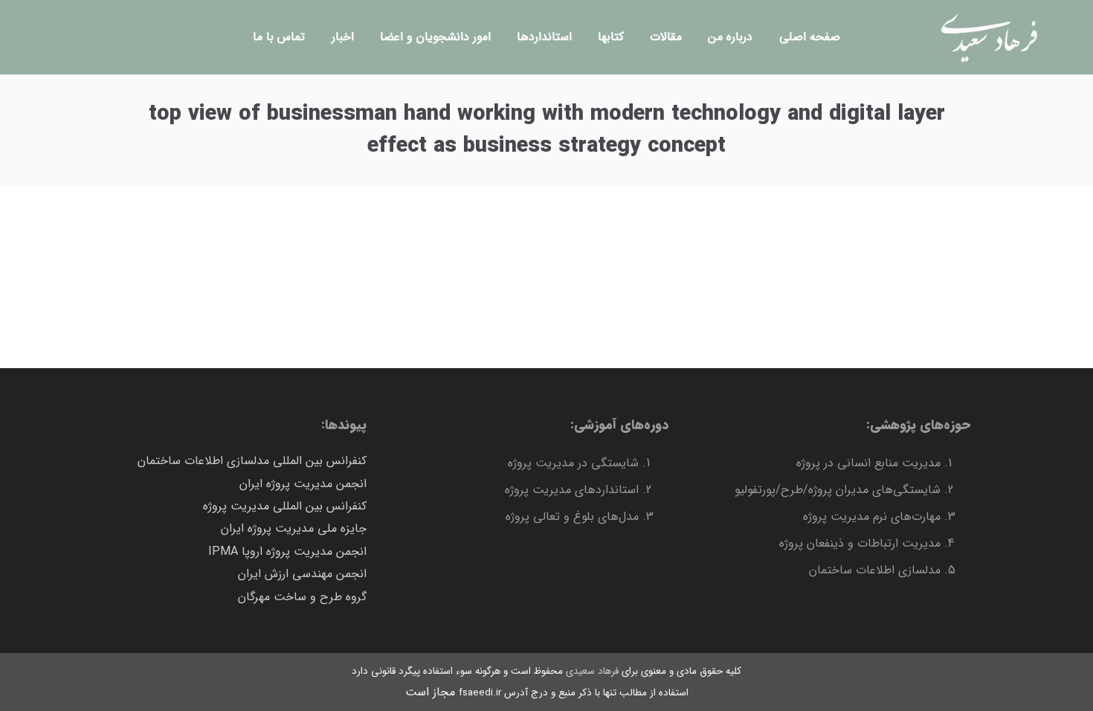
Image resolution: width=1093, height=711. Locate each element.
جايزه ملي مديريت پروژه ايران (294, 528)
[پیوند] (989, 37)
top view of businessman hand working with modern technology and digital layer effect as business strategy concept (547, 130)
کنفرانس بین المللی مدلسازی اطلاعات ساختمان (252, 460)
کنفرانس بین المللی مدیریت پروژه (285, 506)
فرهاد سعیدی (592, 671)
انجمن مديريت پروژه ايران (303, 483)
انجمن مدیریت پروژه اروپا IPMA (287, 551)
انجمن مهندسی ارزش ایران (302, 573)
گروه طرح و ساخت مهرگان (302, 597)
